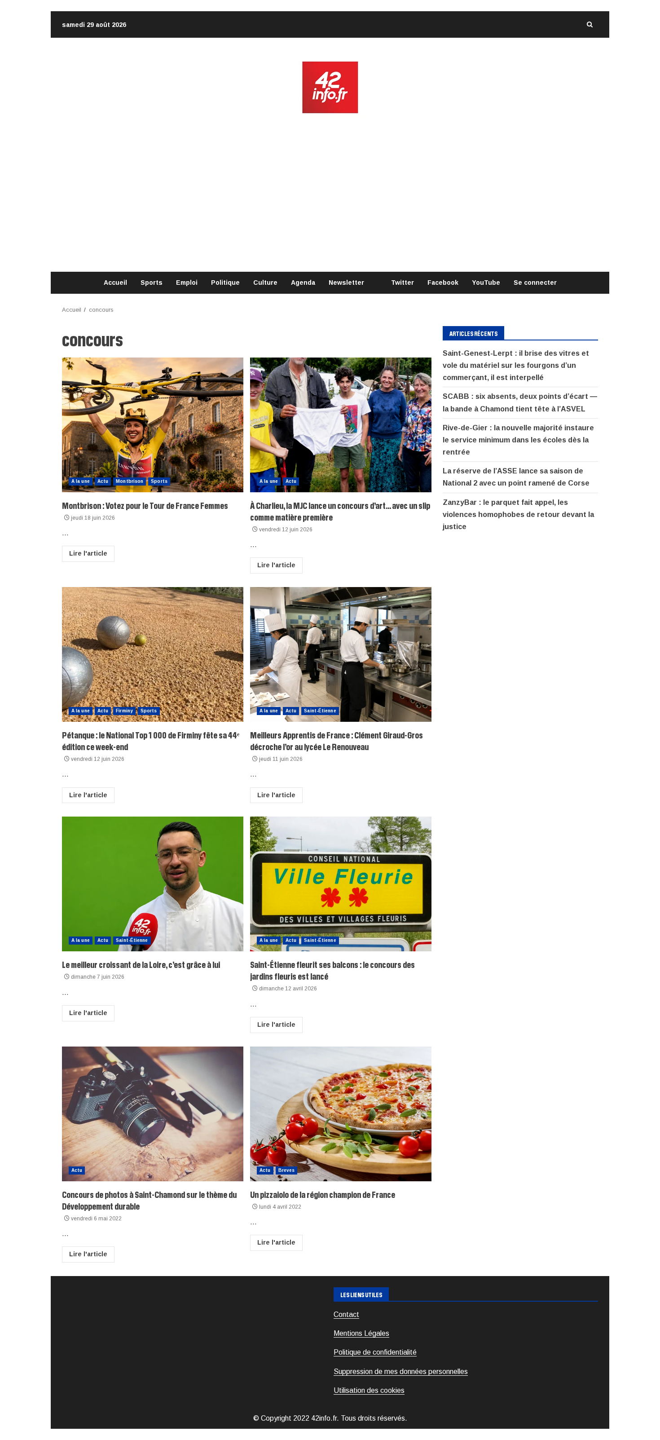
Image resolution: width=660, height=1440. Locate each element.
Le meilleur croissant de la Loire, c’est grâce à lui (152, 884)
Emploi (187, 282)
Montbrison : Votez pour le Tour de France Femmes (152, 425)
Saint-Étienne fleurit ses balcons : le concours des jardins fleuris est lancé (340, 884)
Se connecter (535, 282)
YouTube (486, 282)
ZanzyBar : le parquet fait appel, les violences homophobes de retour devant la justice (518, 514)
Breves (286, 1170)
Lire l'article (88, 553)
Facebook (442, 282)
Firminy (124, 710)
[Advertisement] (330, 193)
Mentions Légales (361, 1333)
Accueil (115, 282)
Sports (152, 282)
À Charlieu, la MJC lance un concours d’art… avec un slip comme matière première (340, 425)
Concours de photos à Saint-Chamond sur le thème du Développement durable (152, 1114)
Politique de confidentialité (375, 1352)
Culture (265, 282)
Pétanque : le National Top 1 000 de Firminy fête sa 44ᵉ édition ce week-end (152, 654)
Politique (225, 282)
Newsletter (346, 282)
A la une (80, 481)
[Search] (589, 24)
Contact (346, 1314)
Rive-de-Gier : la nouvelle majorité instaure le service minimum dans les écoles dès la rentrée (518, 440)
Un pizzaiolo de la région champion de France (340, 1114)
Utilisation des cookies (369, 1390)
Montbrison (129, 481)
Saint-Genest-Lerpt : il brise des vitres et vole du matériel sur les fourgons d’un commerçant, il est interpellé (516, 365)
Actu (102, 481)
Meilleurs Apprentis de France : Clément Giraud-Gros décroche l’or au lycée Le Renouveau (340, 654)
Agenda (303, 282)
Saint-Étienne (320, 710)
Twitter (402, 282)
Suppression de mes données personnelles (401, 1371)
